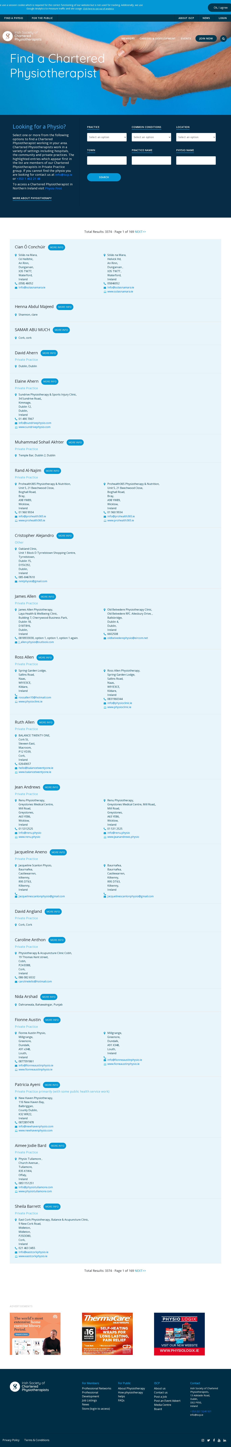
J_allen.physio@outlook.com (36, 642)
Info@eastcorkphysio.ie (33, 1252)
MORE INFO (56, 247)
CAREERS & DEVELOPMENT (158, 38)
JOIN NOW (206, 38)
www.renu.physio (29, 837)
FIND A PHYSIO (13, 18)
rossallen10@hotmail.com (35, 697)
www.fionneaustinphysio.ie (35, 1069)
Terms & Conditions (36, 1440)
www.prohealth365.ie (32, 520)
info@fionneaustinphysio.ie (36, 1065)
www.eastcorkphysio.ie (33, 1256)
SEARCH (104, 177)
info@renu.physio (118, 833)
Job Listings (89, 1400)
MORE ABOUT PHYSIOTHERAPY (32, 198)
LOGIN (223, 18)
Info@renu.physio (30, 833)
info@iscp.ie (63, 174)
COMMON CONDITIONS (146, 127)
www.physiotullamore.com (35, 1191)
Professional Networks (96, 1388)
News (85, 1404)
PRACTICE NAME (142, 150)
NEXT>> (140, 232)
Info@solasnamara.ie (32, 287)
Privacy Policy (11, 1440)
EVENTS (186, 38)
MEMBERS (128, 38)
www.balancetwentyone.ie (35, 772)
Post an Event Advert (167, 1401)
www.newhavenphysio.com (35, 1130)
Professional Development (90, 1394)
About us (160, 1388)
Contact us (161, 1392)
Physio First (53, 188)
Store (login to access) (96, 1409)
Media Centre (162, 1405)
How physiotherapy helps (130, 1394)
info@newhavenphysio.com (36, 1126)
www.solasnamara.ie (120, 291)
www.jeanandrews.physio (123, 837)
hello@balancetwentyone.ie (36, 768)
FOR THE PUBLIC (42, 18)
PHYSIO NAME (185, 150)
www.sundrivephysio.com (34, 427)
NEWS (206, 18)
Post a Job (160, 1397)
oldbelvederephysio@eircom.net (127, 638)
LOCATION (183, 127)
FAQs (121, 1400)
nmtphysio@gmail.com (33, 581)
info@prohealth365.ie (32, 516)
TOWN (91, 150)
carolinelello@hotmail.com (35, 981)
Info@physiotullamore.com (36, 1187)
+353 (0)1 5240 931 (201, 1411)
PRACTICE (93, 127)
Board (158, 1409)
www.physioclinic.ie (30, 701)
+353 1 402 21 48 (28, 178)
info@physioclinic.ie (119, 703)
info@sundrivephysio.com (35, 423)
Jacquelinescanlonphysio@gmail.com (42, 896)
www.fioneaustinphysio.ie (123, 1064)
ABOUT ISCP (186, 18)
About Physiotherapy (131, 1388)
